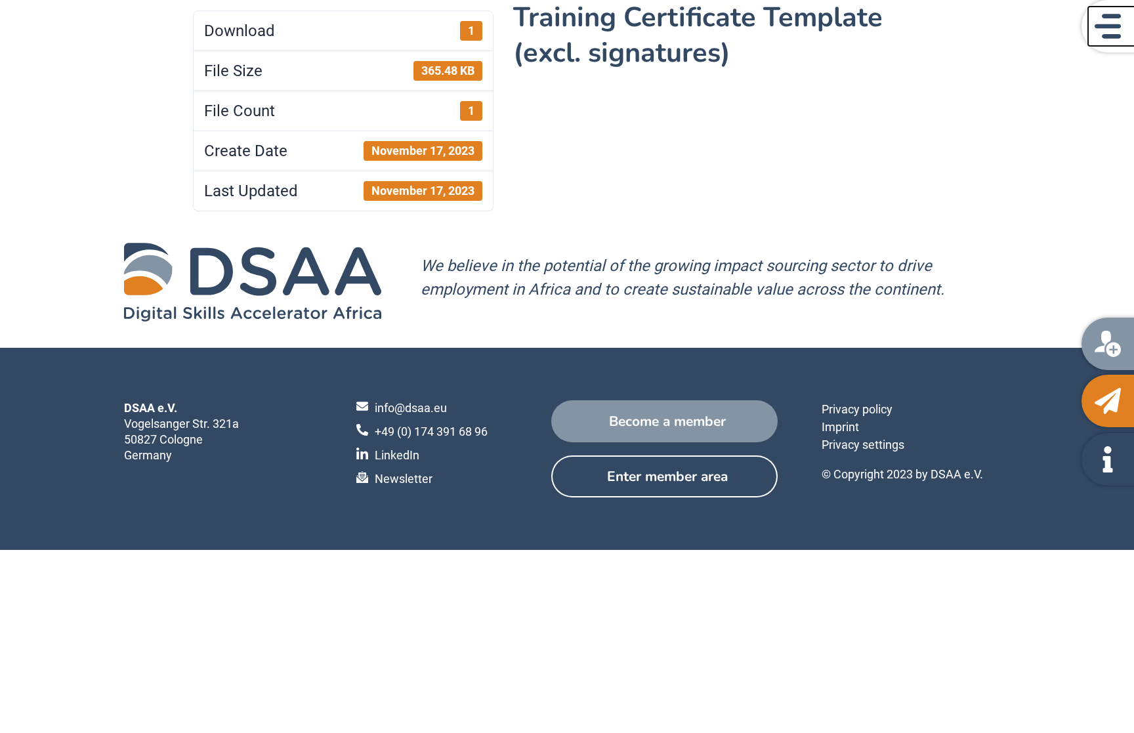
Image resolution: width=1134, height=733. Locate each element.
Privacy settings (863, 444)
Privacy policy (857, 409)
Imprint (840, 427)
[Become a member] (1108, 344)
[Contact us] (1108, 401)
